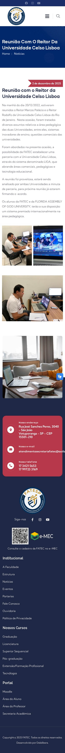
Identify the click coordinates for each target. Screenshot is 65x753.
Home (6, 53)
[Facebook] (26, 3)
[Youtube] (38, 3)
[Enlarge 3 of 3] (58, 280)
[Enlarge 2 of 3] (58, 230)
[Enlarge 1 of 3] (27, 230)
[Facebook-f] (32, 520)
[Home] (16, 16)
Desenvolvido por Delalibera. (32, 742)
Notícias (19, 53)
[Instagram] (32, 3)
